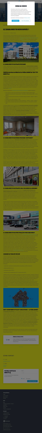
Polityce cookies (27, 17)
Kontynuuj (15, 20)
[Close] (8, 3)
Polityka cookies (25, 20)
